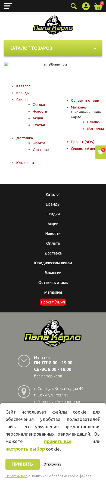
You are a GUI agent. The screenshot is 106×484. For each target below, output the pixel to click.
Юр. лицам (25, 163)
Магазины (79, 107)
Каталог (23, 86)
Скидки (22, 99)
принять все (57, 441)
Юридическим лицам (53, 263)
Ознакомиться (16, 476)
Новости (40, 111)
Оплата (39, 143)
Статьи (39, 125)
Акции (38, 118)
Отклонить (52, 464)
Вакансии (94, 122)
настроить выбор (25, 449)
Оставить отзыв (85, 100)
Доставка (24, 138)
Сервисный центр (85, 148)
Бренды (23, 93)
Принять (22, 464)
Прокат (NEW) (82, 142)
